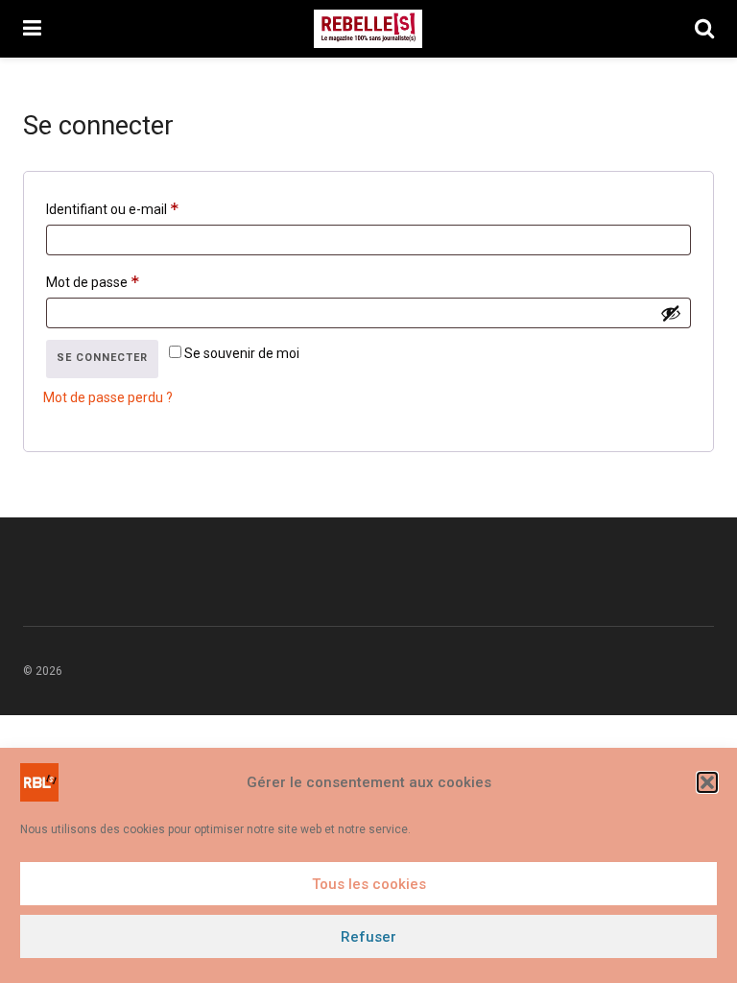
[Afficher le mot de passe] (670, 313)
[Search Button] (704, 29)
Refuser (368, 937)
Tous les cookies (369, 884)
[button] (707, 782)
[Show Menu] (32, 29)
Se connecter (102, 357)
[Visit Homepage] (368, 29)
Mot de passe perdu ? (108, 397)
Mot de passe (125, 279)
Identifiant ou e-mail (145, 206)
